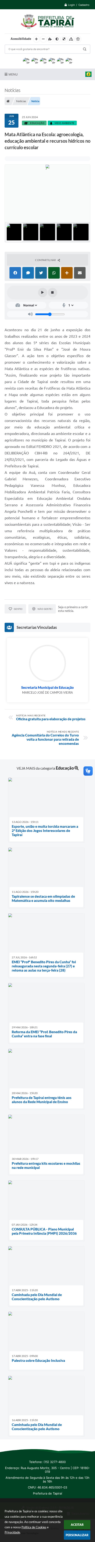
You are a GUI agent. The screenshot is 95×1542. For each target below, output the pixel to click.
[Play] (42, 292)
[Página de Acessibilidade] (78, 39)
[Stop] (52, 292)
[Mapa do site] (71, 39)
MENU (13, 74)
